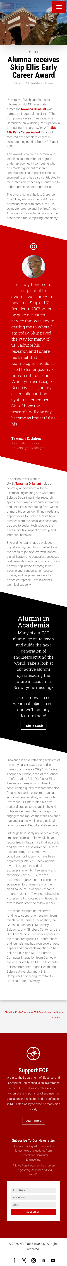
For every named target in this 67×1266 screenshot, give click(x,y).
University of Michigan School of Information (34, 83)
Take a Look (33, 726)
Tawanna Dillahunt (33, 109)
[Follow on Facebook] (14, 1260)
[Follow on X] (24, 1260)
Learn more (34, 1120)
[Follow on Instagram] (33, 1260)
